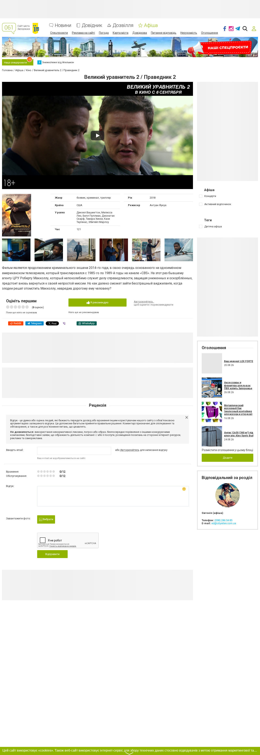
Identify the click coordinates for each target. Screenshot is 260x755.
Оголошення (209, 32)
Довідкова (139, 32)
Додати (227, 457)
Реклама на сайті (83, 32)
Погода (104, 32)
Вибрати (47, 519)
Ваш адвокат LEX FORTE (238, 361)
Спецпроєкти (59, 32)
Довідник (92, 25)
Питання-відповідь (163, 32)
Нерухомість (188, 32)
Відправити (52, 554)
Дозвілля (123, 25)
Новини (63, 25)
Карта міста (120, 32)
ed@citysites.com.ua (223, 523)
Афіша (151, 25)
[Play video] (97, 135)
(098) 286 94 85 (223, 520)
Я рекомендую (99, 302)
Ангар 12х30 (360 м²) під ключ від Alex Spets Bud (238, 434)
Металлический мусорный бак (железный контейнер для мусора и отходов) (238, 410)
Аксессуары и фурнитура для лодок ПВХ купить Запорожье (238, 385)
